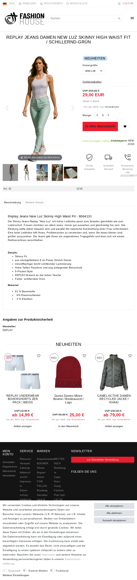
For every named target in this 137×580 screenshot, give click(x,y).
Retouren (25, 458)
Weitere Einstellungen (16, 575)
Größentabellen (92, 81)
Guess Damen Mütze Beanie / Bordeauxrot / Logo (68, 399)
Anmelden (9, 462)
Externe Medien (38, 570)
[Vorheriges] (7, 108)
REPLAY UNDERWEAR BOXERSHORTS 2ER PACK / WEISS (22, 399)
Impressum (48, 554)
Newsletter (9, 475)
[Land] (5, 3)
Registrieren (10, 466)
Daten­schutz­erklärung (25, 495)
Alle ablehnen (114, 513)
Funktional (62, 570)
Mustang (42, 490)
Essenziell (14, 570)
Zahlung (25, 467)
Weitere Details (34, 202)
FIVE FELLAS (42, 483)
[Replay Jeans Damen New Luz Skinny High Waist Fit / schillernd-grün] (12, 173)
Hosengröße (90, 65)
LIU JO (58, 499)
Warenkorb (9, 471)
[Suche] (119, 18)
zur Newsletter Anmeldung (103, 459)
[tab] (13, 202)
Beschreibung (12, 202)
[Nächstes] (73, 108)
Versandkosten (111, 107)
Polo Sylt (59, 495)
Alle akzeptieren (114, 505)
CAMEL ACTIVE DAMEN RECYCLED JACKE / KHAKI (114, 399)
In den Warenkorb (100, 126)
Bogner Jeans (41, 474)
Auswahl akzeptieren (114, 520)
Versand (25, 463)
